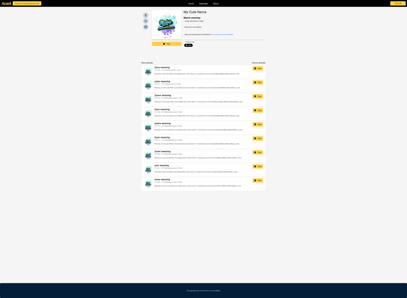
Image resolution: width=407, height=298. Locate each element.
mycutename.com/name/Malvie (222, 34)
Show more (190, 42)
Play (168, 44)
